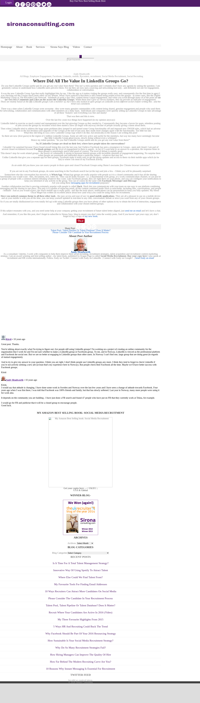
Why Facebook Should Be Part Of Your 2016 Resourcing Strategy (80, 633)
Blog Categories (59, 553)
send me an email (133, 210)
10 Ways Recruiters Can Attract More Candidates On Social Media (80, 591)
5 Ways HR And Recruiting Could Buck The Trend (80, 626)
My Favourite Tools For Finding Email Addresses (80, 584)
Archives (71, 543)
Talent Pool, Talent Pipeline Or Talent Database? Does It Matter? (80, 605)
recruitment (95, 76)
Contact (88, 46)
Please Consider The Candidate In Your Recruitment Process (80, 598)
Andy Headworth (81, 74)
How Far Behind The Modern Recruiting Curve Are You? (80, 661)
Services (40, 46)
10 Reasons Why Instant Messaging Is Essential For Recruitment (80, 668)
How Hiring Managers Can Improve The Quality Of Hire (80, 654)
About (19, 46)
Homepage (6, 46)
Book (29, 46)
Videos (76, 46)
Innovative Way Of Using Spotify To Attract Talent (80, 570)
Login (8, 2)
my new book (91, 216)
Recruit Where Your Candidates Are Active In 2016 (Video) (80, 612)
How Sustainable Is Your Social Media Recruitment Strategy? (80, 640)
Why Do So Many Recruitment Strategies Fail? (80, 647)
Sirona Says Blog (59, 46)
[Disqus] (80, 295)
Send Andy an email (144, 258)
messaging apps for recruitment (85, 183)
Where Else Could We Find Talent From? (80, 577)
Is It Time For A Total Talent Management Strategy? (80, 563)
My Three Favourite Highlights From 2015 (80, 619)
